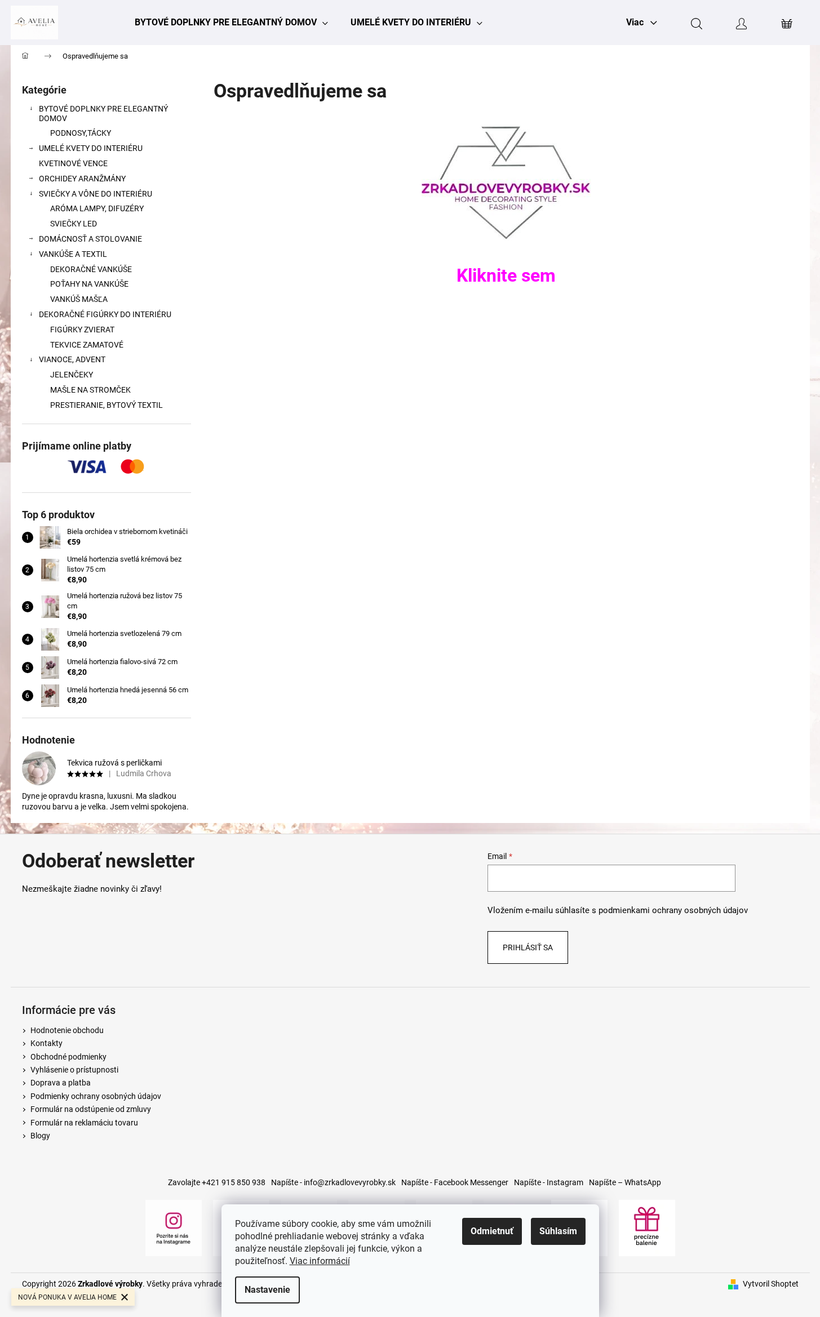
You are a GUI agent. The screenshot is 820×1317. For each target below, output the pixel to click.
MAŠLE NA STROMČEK (90, 389)
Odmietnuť (492, 1231)
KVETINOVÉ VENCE (73, 163)
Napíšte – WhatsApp (625, 1182)
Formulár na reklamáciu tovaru (84, 1122)
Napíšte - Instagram (548, 1182)
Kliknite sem (506, 275)
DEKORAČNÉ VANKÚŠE (91, 269)
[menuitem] (231, 22)
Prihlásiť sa (528, 947)
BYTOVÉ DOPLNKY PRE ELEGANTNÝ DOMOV (103, 113)
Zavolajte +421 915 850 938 (216, 1182)
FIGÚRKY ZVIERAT (82, 329)
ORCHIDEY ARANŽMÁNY (82, 178)
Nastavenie (267, 1289)
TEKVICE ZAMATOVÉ (86, 344)
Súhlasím (558, 1231)
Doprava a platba (60, 1082)
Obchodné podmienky (68, 1056)
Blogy (40, 1135)
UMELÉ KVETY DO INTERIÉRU (91, 148)
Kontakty (46, 1043)
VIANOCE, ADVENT (72, 359)
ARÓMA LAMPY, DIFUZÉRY (97, 208)
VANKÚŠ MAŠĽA (79, 299)
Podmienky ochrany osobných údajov (95, 1096)
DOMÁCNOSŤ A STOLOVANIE (90, 238)
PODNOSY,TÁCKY (80, 132)
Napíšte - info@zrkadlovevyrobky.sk (333, 1182)
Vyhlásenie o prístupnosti (74, 1069)
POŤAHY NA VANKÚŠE (89, 283)
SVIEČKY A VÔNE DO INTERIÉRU (95, 193)
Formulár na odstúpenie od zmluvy (90, 1109)
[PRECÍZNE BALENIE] (647, 1226)
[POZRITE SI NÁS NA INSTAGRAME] (173, 1226)
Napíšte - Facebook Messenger (454, 1182)
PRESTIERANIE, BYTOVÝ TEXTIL (106, 405)
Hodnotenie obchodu (67, 1030)
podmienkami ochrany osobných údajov (673, 910)
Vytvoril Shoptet (771, 1283)
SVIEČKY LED (73, 223)
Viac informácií (320, 1261)
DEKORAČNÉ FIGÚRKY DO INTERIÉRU (105, 314)
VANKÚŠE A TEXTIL (73, 254)
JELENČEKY (71, 374)
